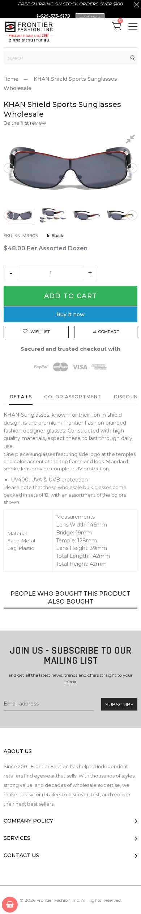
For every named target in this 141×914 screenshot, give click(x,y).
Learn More (90, 16)
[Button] (132, 26)
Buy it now (70, 314)
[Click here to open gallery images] (131, 140)
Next (131, 168)
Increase (90, 273)
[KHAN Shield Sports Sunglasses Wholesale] (19, 216)
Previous (9, 168)
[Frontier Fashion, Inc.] (29, 33)
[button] (11, 273)
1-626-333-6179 (53, 16)
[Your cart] (10, 905)
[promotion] (136, 6)
